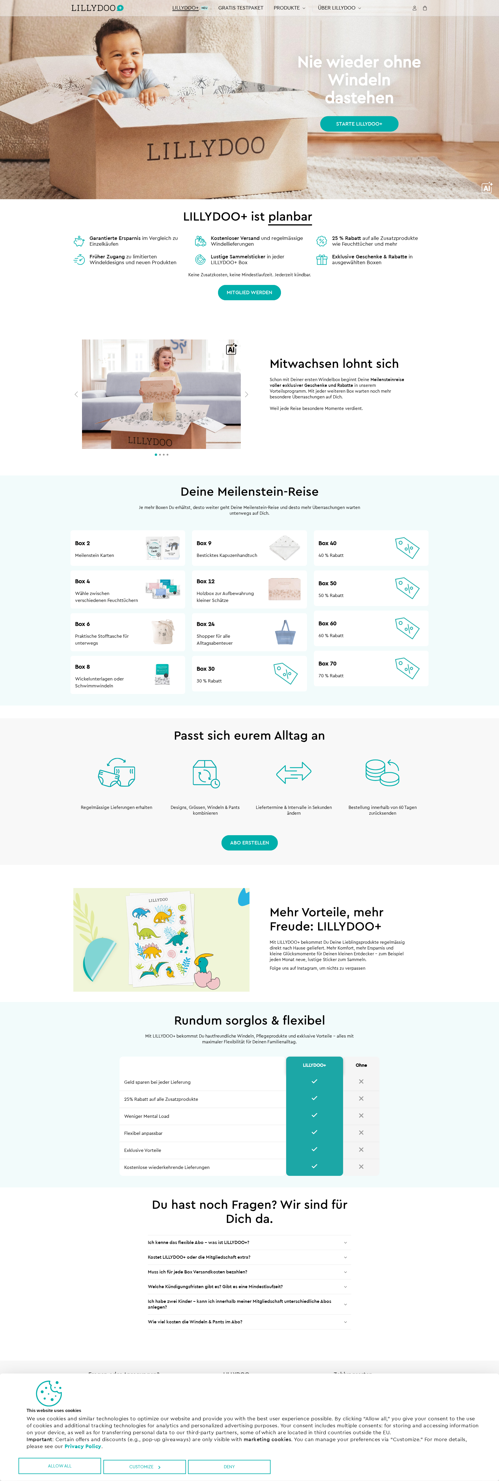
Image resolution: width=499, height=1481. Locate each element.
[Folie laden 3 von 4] (164, 455)
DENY (229, 1467)
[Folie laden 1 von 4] (156, 455)
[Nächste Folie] (245, 394)
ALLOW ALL (60, 1466)
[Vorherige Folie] (77, 394)
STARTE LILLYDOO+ (359, 123)
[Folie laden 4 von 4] (167, 455)
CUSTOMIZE (141, 1467)
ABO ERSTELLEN (249, 842)
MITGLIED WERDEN (249, 292)
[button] (291, 8)
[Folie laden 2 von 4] (160, 455)
